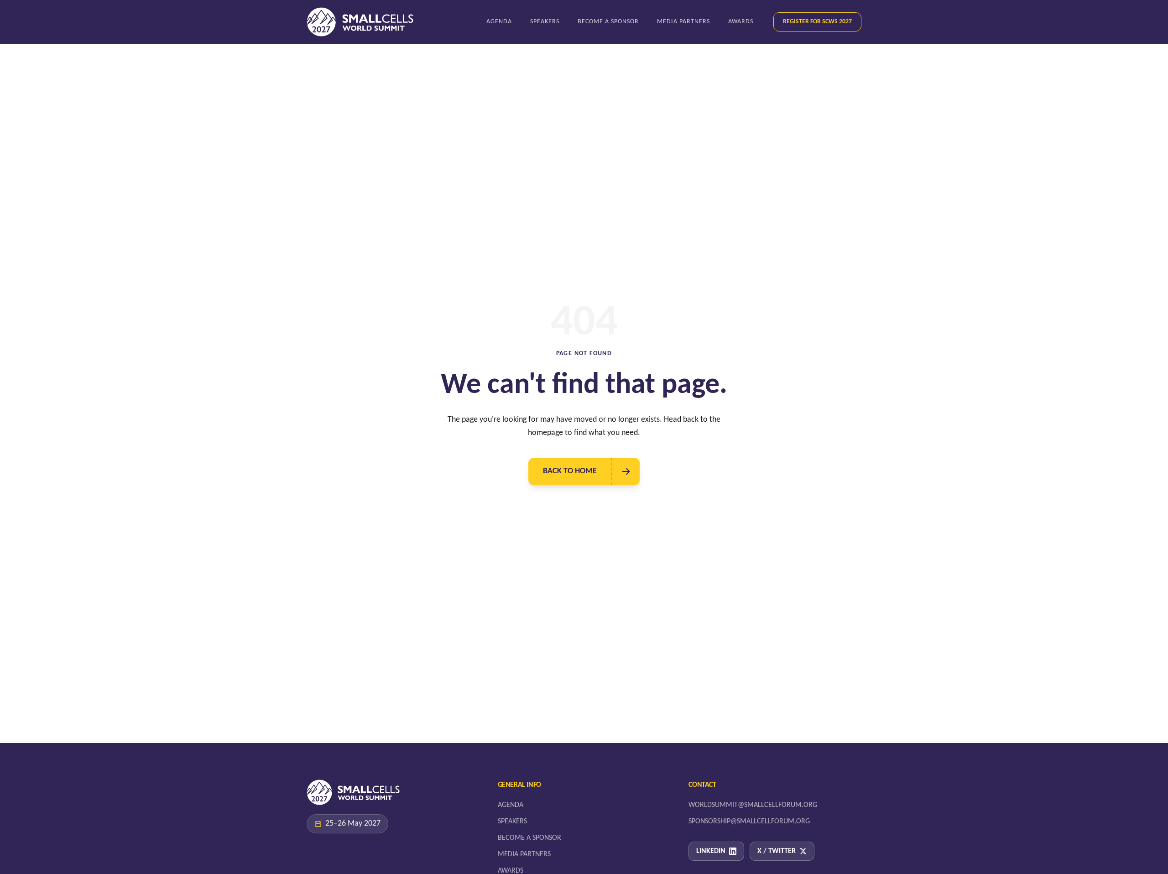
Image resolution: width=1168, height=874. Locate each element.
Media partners (683, 21)
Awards (740, 21)
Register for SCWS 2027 (817, 21)
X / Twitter (776, 851)
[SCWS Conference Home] (360, 22)
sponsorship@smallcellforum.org (749, 821)
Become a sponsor (608, 21)
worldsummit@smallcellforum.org (752, 805)
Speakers (544, 21)
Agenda (499, 21)
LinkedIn (710, 851)
